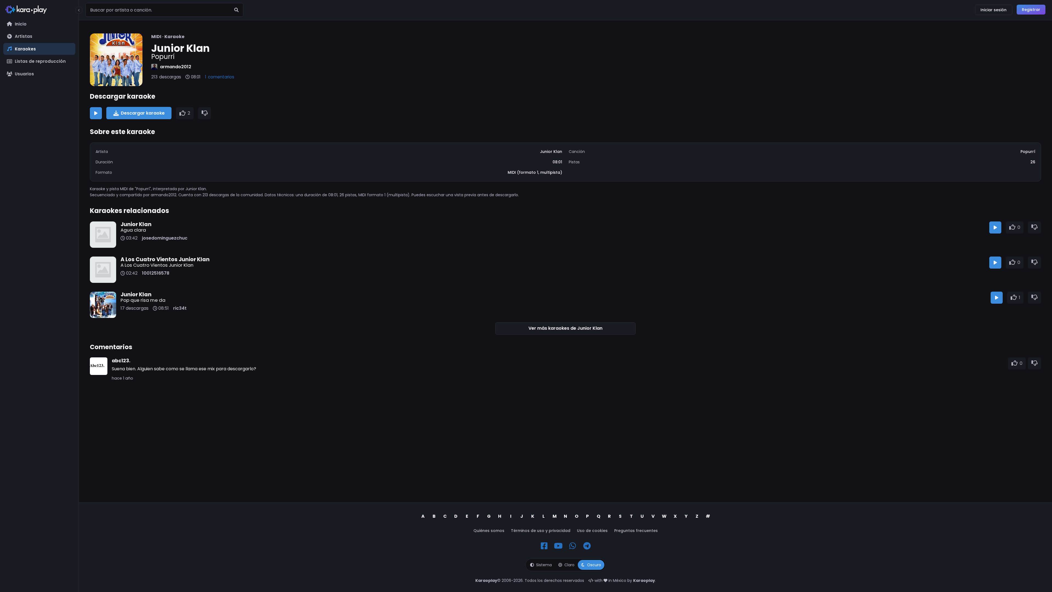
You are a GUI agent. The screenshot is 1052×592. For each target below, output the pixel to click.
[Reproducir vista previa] (96, 113)
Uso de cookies (592, 530)
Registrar (1031, 9)
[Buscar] (236, 9)
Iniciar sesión (993, 10)
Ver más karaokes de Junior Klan (565, 328)
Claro (569, 565)
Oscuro (594, 565)
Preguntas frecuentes (636, 530)
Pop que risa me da (143, 300)
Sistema (544, 565)
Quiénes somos (488, 530)
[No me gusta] (204, 113)
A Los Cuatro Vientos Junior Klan (157, 265)
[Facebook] (544, 546)
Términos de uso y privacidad (540, 530)
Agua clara (133, 230)
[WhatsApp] (573, 546)
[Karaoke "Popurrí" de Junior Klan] (116, 59)
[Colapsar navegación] (79, 10)
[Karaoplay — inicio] (39, 10)
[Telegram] (587, 546)
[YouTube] (558, 546)
